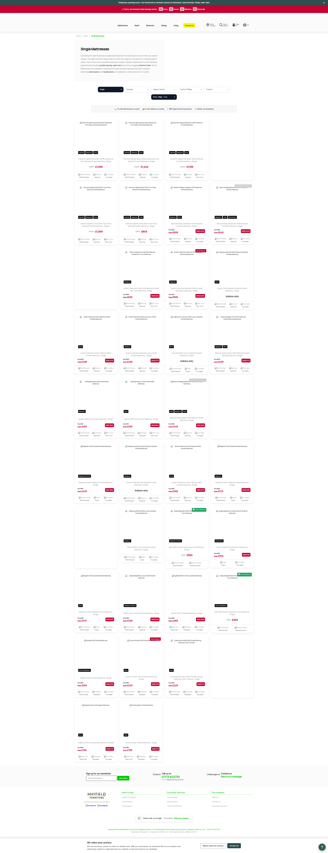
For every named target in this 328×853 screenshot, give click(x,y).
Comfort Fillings (186, 89)
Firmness (129, 89)
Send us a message (231, 776)
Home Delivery (172, 797)
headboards (108, 72)
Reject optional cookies (213, 846)
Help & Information (129, 797)
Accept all (234, 846)
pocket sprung (106, 65)
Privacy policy (127, 806)
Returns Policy (172, 802)
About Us (215, 797)
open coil (117, 65)
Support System (159, 89)
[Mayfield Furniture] (92, 22)
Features (209, 89)
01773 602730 (171, 777)
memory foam (145, 65)
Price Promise (127, 802)
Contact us (216, 802)
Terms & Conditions (174, 806)
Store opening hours (219, 806)
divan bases (94, 72)
